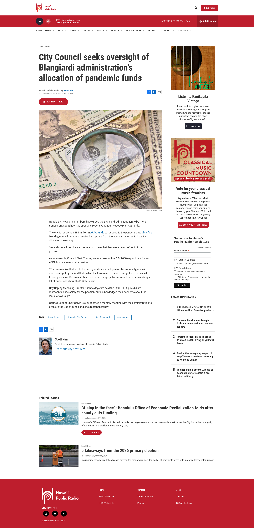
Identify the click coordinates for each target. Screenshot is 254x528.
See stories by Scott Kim (70, 349)
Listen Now (193, 126)
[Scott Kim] (45, 346)
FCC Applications (184, 503)
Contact (141, 490)
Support (180, 496)
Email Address (181, 250)
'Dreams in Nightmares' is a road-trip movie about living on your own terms (195, 340)
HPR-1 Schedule (106, 496)
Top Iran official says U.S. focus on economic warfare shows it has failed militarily (195, 373)
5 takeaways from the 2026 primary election (120, 450)
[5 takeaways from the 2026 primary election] (58, 456)
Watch (101, 30)
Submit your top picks (193, 224)
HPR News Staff (87, 456)
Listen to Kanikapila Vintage (193, 98)
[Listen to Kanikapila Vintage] (193, 68)
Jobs (178, 490)
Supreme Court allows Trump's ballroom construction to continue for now (195, 323)
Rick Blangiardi (103, 317)
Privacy (140, 503)
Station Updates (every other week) (192, 263)
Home (39, 30)
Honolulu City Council (78, 317)
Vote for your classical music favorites (193, 190)
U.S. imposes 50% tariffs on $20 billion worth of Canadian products (195, 308)
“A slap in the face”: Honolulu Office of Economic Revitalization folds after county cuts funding (147, 410)
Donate (210, 7)
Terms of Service (145, 496)
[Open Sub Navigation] (54, 30)
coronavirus (122, 317)
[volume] (48, 21)
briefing (147, 232)
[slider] (53, 21)
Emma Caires (86, 418)
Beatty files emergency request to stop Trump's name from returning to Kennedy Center (195, 356)
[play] (39, 21)
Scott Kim (68, 90)
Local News (44, 46)
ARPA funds (97, 232)
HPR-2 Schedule (106, 503)
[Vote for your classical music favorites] (193, 160)
